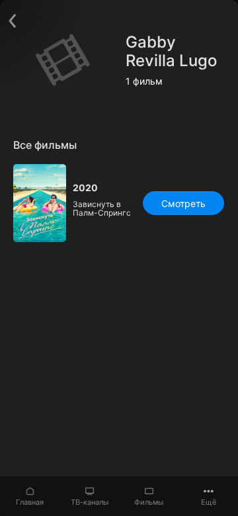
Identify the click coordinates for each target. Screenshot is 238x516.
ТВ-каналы (89, 502)
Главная (30, 502)
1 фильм (144, 81)
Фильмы (148, 502)
